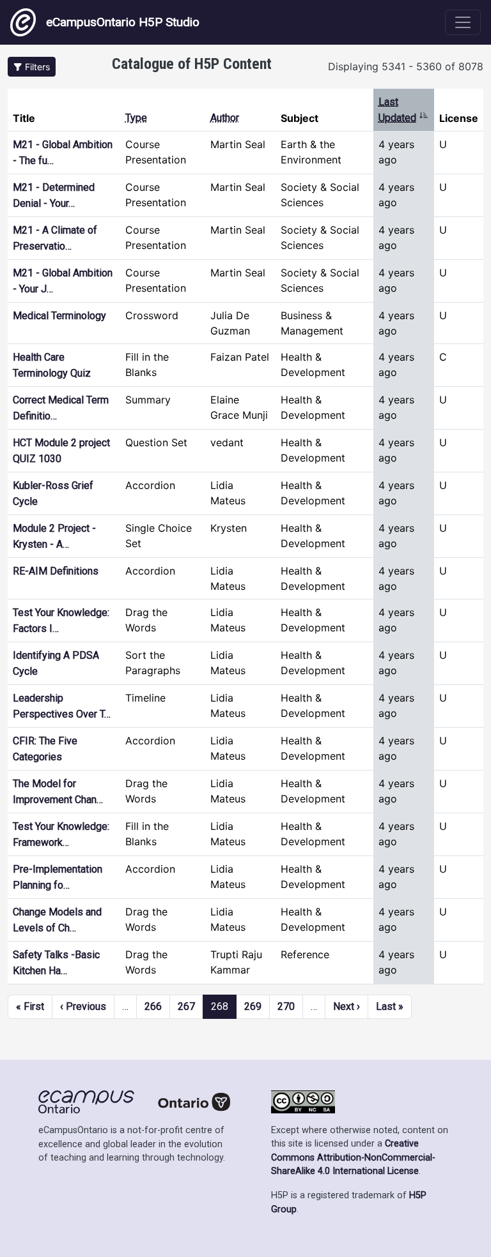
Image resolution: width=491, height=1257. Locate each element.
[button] (32, 67)
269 (252, 1006)
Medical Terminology (59, 316)
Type (136, 118)
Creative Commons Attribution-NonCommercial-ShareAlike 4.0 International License (353, 1157)
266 (153, 1006)
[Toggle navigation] (463, 22)
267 (186, 1006)
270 (286, 1006)
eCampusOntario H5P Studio (122, 22)
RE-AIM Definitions (55, 571)
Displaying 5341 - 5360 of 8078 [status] (405, 66)
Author (224, 118)
